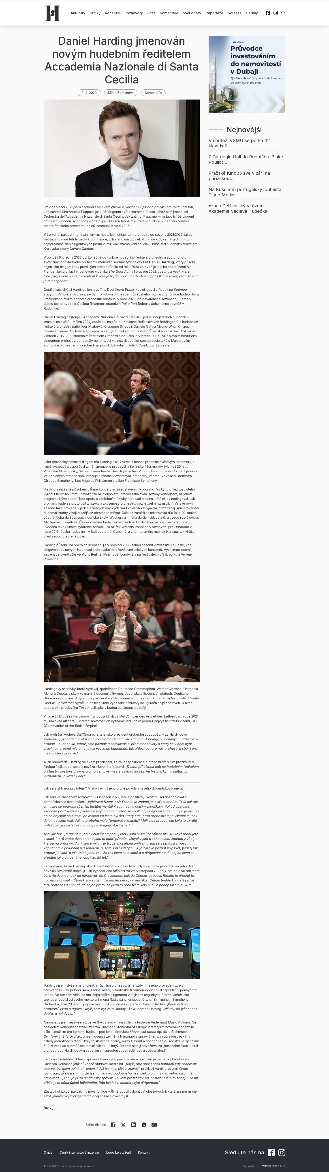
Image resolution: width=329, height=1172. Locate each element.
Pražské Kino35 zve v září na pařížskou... (239, 175)
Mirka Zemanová (121, 93)
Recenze (112, 13)
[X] (123, 1124)
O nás (48, 1152)
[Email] (154, 1124)
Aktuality (77, 13)
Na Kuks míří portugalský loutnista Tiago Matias (245, 192)
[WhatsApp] (144, 1124)
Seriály (252, 13)
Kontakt (144, 1152)
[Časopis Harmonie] (53, 13)
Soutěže (235, 13)
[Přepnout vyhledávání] (283, 13)
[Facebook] (113, 1124)
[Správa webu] (273, 1166)
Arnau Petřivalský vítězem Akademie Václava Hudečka (238, 208)
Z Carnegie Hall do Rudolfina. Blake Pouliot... (246, 159)
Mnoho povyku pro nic (160, 207)
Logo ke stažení (118, 1152)
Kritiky (95, 13)
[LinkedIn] (133, 1124)
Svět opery (192, 13)
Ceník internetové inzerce (79, 1152)
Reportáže (214, 13)
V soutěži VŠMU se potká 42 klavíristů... (239, 143)
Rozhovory (133, 13)
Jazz (151, 13)
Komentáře (169, 13)
